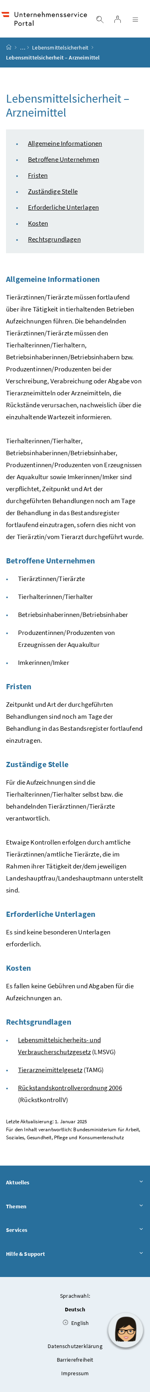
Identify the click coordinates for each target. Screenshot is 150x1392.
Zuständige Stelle (53, 191)
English (79, 1323)
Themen (16, 1206)
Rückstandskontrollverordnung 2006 (70, 1087)
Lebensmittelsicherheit (60, 47)
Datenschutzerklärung (75, 1346)
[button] (126, 1330)
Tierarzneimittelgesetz (50, 1069)
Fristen (38, 175)
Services (16, 1229)
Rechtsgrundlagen (54, 239)
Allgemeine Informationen (65, 143)
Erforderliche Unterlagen (63, 207)
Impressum (75, 1373)
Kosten (38, 223)
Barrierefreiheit (75, 1359)
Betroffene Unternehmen (63, 159)
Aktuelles (18, 1182)
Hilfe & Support (25, 1253)
